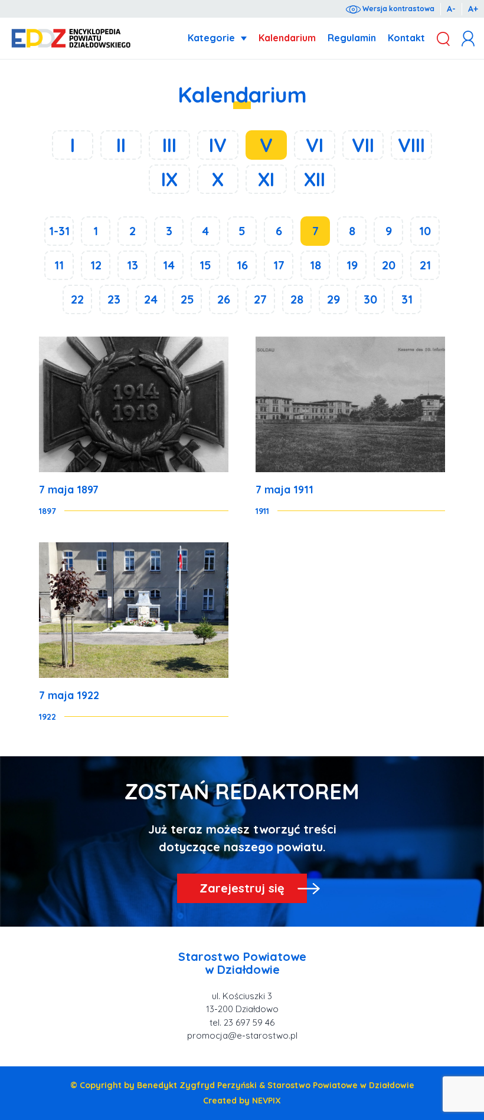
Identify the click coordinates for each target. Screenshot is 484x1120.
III (169, 145)
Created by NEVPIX (242, 1100)
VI (314, 145)
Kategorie (211, 38)
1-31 (59, 230)
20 (388, 265)
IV (218, 145)
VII (363, 145)
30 (370, 299)
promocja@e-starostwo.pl (242, 1035)
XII (314, 179)
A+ (473, 9)
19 (352, 265)
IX (169, 179)
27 (260, 299)
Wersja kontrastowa (397, 8)
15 (205, 265)
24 (151, 299)
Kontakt (406, 38)
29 (333, 299)
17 (278, 265)
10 (425, 230)
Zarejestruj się (242, 888)
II (121, 145)
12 (96, 265)
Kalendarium (287, 38)
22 (77, 299)
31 (407, 299)
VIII (411, 145)
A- (451, 9)
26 (223, 299)
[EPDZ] (71, 39)
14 (169, 265)
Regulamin (352, 38)
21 (425, 265)
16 (242, 265)
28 (296, 299)
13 (132, 265)
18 (315, 265)
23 (113, 299)
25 (187, 299)
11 (59, 265)
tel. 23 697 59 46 (242, 1022)
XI (266, 179)
